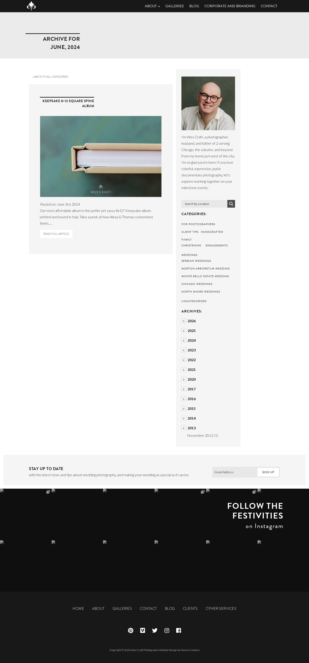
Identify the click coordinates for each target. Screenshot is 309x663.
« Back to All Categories (50, 77)
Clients (190, 608)
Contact (269, 6)
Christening (191, 245)
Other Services (221, 608)
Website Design (168, 650)
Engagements (217, 245)
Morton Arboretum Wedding (205, 269)
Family (186, 240)
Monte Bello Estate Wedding (205, 276)
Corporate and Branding (229, 6)
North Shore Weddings (200, 292)
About (151, 6)
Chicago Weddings (196, 284)
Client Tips (189, 232)
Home (78, 608)
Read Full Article (56, 234)
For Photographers (198, 224)
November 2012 (200, 435)
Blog (194, 6)
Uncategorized (194, 301)
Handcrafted (212, 232)
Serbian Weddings (196, 261)
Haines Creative (190, 650)
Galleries (174, 6)
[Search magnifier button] (231, 204)
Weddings (189, 255)
